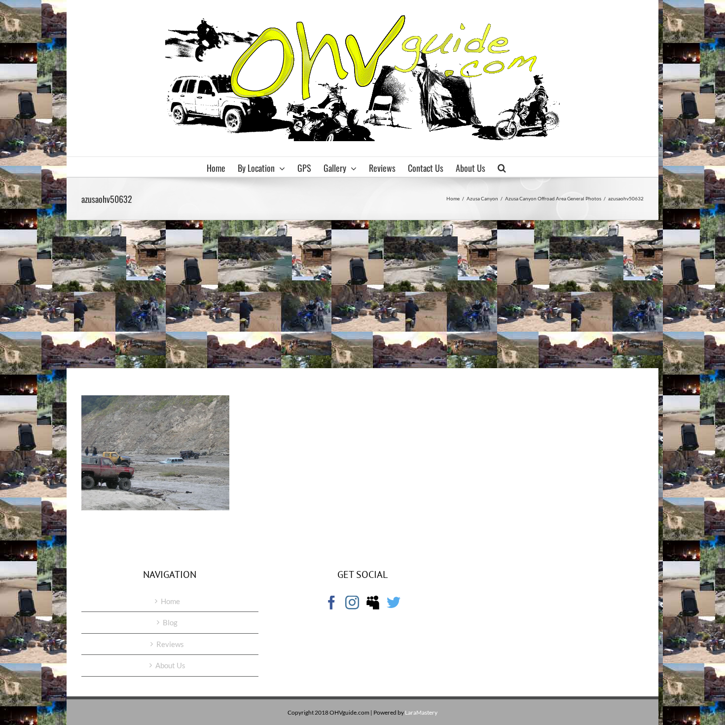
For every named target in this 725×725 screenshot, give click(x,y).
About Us (170, 665)
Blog (170, 622)
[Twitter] (393, 603)
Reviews (170, 644)
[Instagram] (352, 603)
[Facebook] (331, 603)
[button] (502, 167)
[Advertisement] (362, 294)
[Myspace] (373, 603)
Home (170, 601)
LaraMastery (421, 712)
